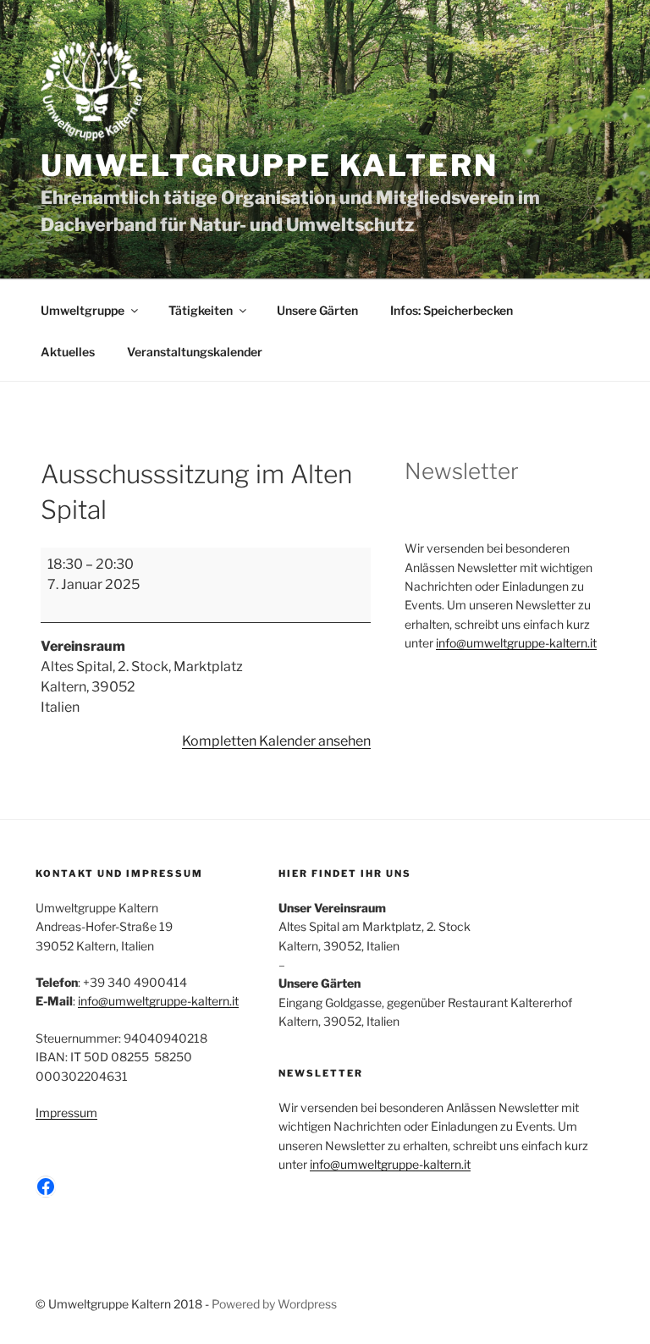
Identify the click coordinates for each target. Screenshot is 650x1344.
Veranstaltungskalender (194, 351)
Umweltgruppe (82, 310)
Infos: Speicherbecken (451, 310)
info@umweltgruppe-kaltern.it (516, 643)
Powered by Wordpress (274, 1304)
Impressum (66, 1112)
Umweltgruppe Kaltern (269, 166)
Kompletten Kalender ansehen (276, 741)
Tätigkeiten (200, 310)
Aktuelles (68, 351)
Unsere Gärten (317, 310)
